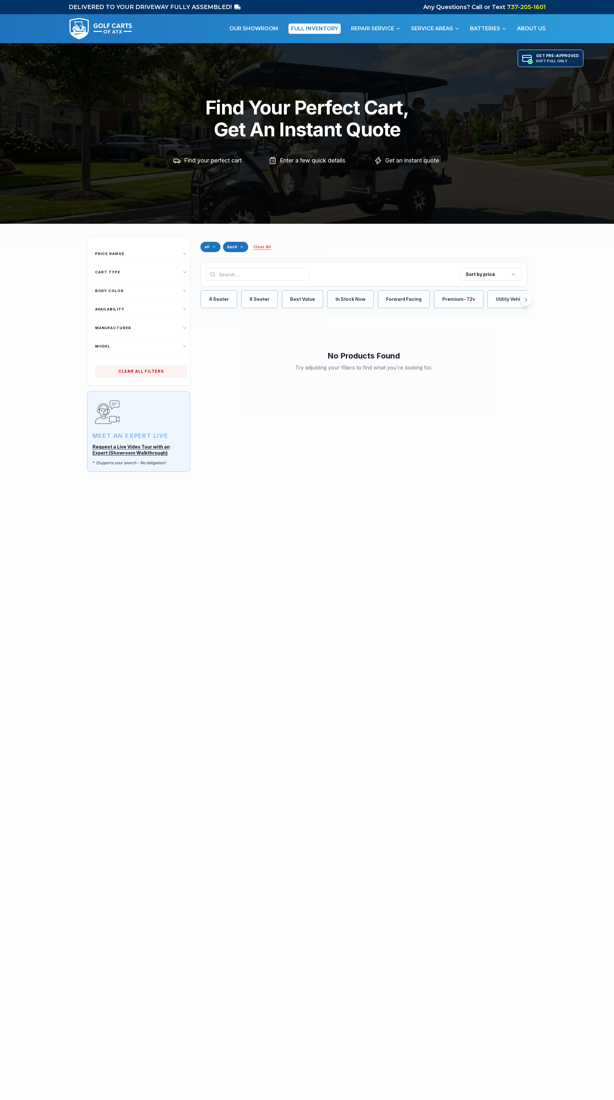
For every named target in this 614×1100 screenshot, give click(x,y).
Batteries (485, 28)
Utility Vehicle (511, 299)
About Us (531, 28)
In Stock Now (350, 299)
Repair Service (372, 28)
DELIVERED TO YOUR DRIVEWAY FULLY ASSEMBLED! (150, 7)
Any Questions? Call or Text (484, 7)
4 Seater (219, 299)
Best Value (302, 299)
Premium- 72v (458, 299)
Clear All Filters (140, 371)
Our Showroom (253, 28)
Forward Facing (404, 299)
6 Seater (259, 299)
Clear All (262, 246)
